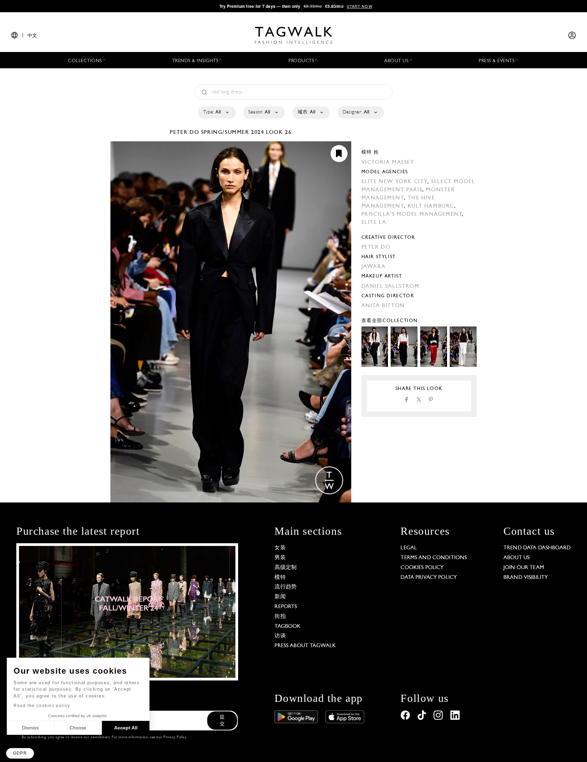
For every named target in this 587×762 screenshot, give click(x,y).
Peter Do (185, 132)
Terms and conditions (434, 558)
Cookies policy (422, 567)
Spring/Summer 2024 (232, 132)
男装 (279, 558)
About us (516, 558)
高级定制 (285, 567)
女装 (279, 548)
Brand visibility (525, 577)
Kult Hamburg (431, 206)
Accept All (126, 727)
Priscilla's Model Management (411, 214)
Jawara (373, 266)
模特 (279, 577)
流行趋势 (285, 587)
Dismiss (30, 727)
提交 (222, 721)
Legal (409, 548)
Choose (78, 727)
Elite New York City (394, 181)
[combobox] (216, 112)
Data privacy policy (429, 577)
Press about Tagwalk (305, 646)
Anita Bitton (383, 305)
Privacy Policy (174, 737)
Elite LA (374, 222)
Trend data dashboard (537, 548)
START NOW (359, 6)
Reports (285, 606)
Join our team (523, 567)
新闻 (279, 597)
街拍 (279, 616)
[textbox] (216, 112)
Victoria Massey (387, 162)
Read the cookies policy (42, 705)
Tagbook (287, 626)
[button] (20, 753)
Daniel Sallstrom (390, 286)
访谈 (279, 636)
